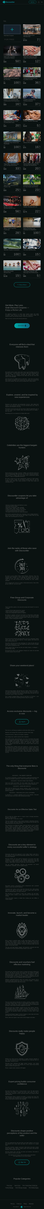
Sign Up (23, 1162)
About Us (13, 1203)
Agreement (31, 1203)
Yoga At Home (17, 1185)
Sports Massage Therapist (21, 1187)
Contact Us (19, 1203)
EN (42, 2)
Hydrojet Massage (9, 1187)
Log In (23, 721)
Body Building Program (33, 1187)
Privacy (25, 1203)
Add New (32, 2)
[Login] (39, 2)
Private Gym (9, 1185)
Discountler (10, 2)
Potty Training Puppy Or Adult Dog (30, 1185)
